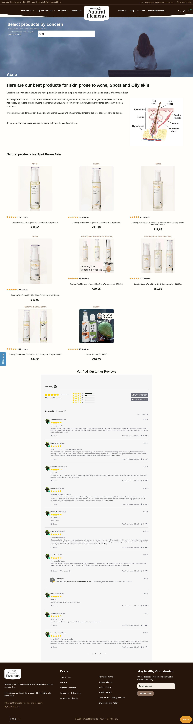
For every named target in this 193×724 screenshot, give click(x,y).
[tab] (49, 411)
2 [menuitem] (95, 654)
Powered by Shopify (109, 719)
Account (141, 11)
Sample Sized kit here (68, 123)
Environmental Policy (108, 703)
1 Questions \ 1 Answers (53, 398)
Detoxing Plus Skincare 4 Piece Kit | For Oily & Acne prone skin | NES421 (96, 284)
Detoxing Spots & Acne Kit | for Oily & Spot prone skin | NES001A (158, 284)
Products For (26, 11)
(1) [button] (82, 398)
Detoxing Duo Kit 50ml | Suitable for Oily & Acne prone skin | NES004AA (35, 354)
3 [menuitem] (97, 654)
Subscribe (145, 693)
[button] (139, 399)
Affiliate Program (68, 688)
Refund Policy (105, 687)
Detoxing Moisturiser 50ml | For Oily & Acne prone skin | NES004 (96, 223)
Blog (132, 11)
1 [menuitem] (92, 654)
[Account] (184, 10)
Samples (76, 11)
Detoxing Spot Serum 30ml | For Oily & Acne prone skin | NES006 (35, 295)
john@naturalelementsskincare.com (78, 582)
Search (63, 682)
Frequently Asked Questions (112, 697)
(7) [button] (82, 395)
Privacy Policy (105, 692)
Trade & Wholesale (69, 698)
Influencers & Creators (70, 693)
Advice (121, 11)
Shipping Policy (106, 682)
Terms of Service (106, 677)
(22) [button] (83, 393)
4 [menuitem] (100, 654)
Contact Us (65, 677)
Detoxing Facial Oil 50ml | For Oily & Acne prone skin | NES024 (35, 223)
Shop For (62, 11)
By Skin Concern (45, 11)
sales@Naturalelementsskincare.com (159, 2)
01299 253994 (185, 2)
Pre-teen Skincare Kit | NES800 (96, 354)
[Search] (179, 12)
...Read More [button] (115, 455)
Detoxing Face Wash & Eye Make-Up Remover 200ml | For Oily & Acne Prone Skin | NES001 (158, 224)
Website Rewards (156, 11)
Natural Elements (90, 719)
